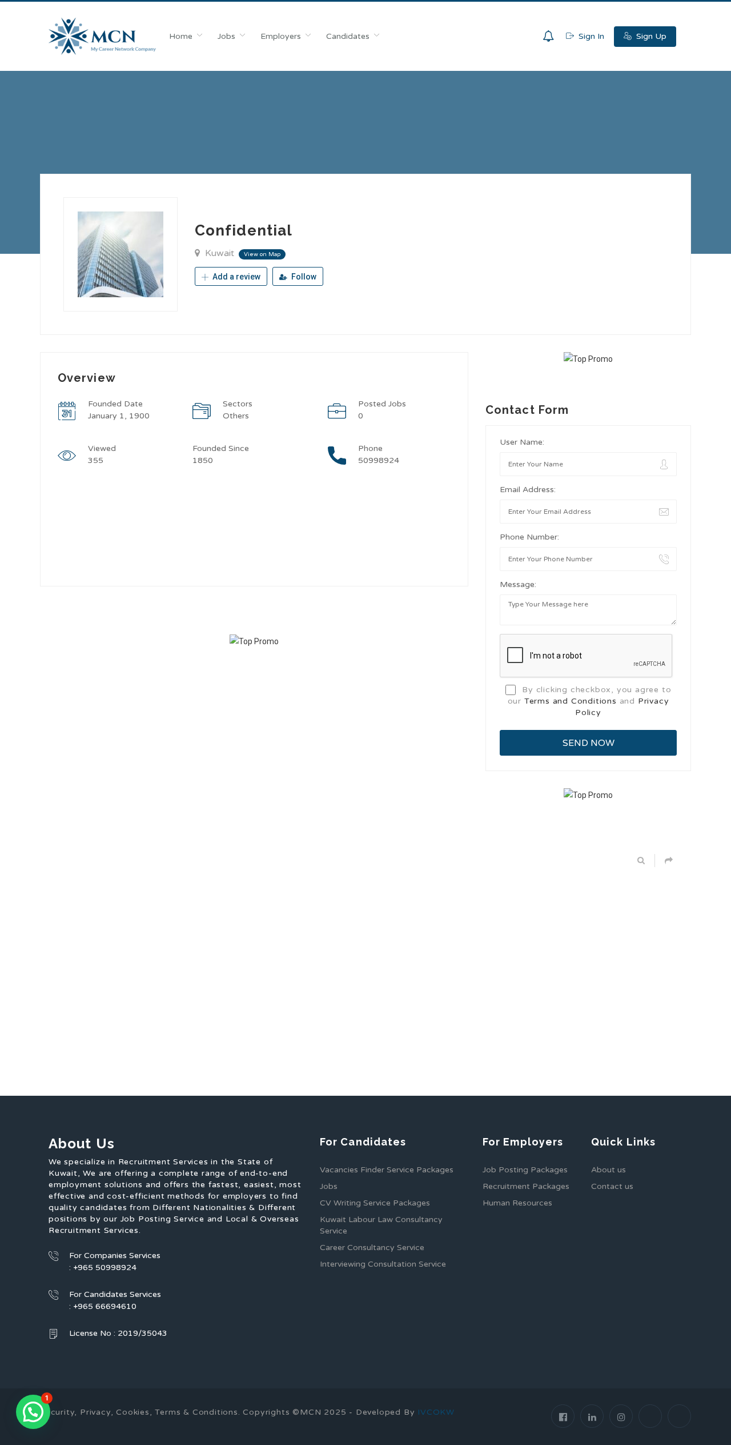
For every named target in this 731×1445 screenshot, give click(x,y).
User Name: (522, 442)
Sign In (590, 36)
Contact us (612, 1186)
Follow (303, 276)
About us (608, 1170)
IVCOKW (436, 1412)
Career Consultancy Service (372, 1247)
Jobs (226, 36)
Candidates (347, 36)
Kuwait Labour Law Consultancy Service (381, 1225)
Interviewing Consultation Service (383, 1264)
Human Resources (517, 1203)
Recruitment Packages (526, 1186)
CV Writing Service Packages (375, 1203)
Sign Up (650, 36)
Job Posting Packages (525, 1170)
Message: (518, 584)
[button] (33, 1412)
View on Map (262, 254)
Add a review (235, 276)
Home (180, 36)
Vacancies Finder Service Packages (386, 1170)
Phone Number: (529, 537)
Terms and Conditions (570, 701)
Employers (280, 36)
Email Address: (528, 489)
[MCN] (102, 36)
